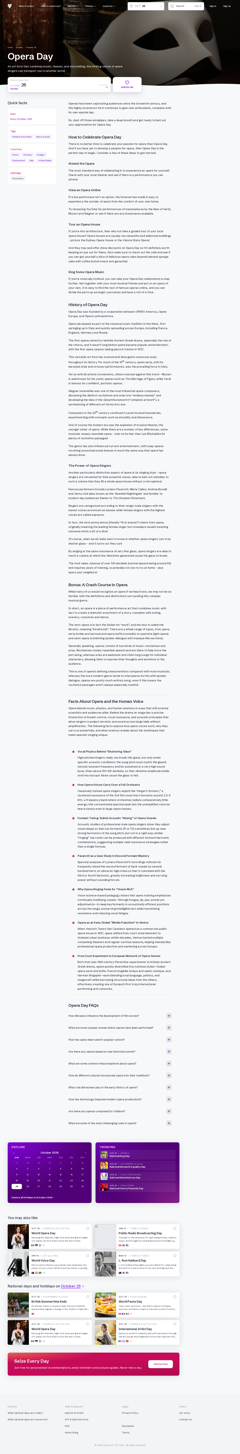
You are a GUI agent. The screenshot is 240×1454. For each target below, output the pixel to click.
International (18, 160)
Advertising (71, 1432)
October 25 (31, 47)
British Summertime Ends (49, 1301)
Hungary (41, 154)
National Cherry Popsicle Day (126, 1188)
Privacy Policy (130, 1412)
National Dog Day (119, 1156)
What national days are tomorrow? (28, 1419)
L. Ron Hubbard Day (132, 1260)
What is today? (26, 6)
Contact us (185, 1419)
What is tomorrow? (51, 6)
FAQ (67, 1426)
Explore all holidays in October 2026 (32, 1197)
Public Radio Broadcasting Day (140, 1233)
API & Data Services (76, 1419)
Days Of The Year (114, 1445)
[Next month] (85, 1152)
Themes (89, 6)
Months (71, 6)
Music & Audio (43, 136)
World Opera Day (44, 1233)
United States (45, 160)
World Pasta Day (130, 1301)
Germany (27, 154)
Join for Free (160, 1364)
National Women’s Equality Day (127, 1166)
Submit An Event (74, 1412)
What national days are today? (25, 1412)
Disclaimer (128, 1426)
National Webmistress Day (125, 1177)
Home (10, 47)
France (15, 154)
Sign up (227, 6)
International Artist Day (135, 1329)
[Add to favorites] (88, 1228)
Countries (108, 6)
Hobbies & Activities (22, 136)
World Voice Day (43, 1260)
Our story (184, 1412)
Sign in (213, 6)
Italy (31, 160)
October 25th (24, 119)
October (19, 47)
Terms (125, 1432)
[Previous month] (14, 1152)
